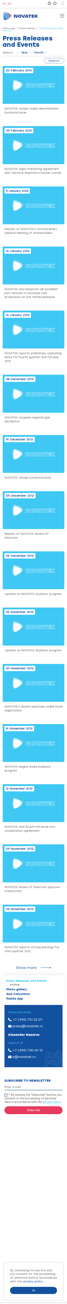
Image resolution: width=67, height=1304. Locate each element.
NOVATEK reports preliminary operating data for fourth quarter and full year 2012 (33, 357)
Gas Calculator (18, 994)
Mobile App (14, 998)
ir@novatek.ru (24, 1057)
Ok (33, 1290)
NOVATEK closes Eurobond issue (27, 477)
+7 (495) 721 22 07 (27, 1020)
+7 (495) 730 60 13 (28, 1050)
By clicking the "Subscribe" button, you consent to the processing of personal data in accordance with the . (33, 1098)
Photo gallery (16, 989)
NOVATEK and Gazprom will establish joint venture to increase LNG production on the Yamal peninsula (31, 293)
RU (4, 4)
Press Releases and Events (26, 980)
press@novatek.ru (28, 1026)
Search (54, 60)
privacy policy (52, 1102)
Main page (9, 28)
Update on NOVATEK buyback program (33, 594)
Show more (26, 968)
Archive (15, 984)
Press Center (27, 28)
